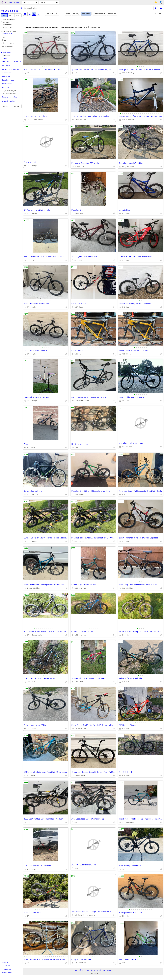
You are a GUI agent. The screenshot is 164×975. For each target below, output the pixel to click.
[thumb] (29, 14)
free (4, 40)
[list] (25, 14)
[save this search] (161, 8)
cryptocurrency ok (9, 91)
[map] (38, 14)
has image (6, 22)
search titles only (9, 19)
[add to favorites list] (25, 73)
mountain (7, 55)
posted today (7, 25)
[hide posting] (66, 73)
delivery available (9, 93)
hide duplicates (8, 27)
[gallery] (34, 14)
